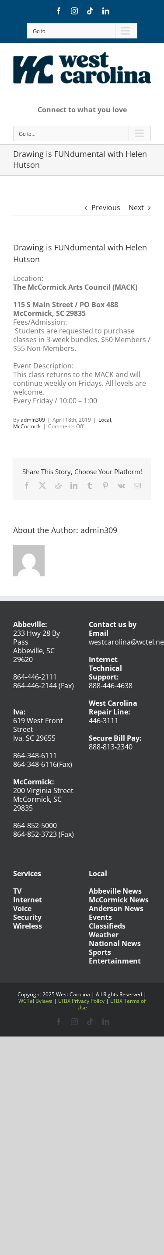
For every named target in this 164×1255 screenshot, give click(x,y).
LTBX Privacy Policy (81, 1001)
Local (104, 419)
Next (136, 207)
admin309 (33, 419)
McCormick (27, 426)
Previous (105, 207)
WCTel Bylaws (35, 1001)
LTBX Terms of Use (111, 1004)
